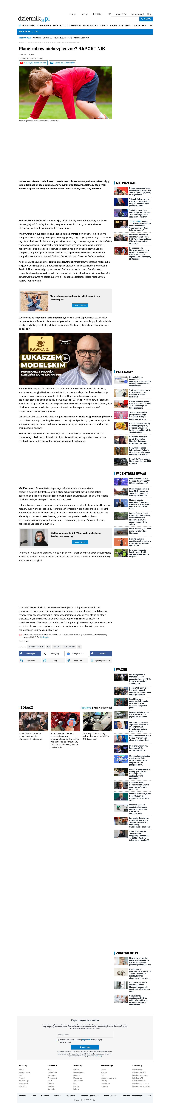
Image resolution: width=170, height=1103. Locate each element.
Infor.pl (21, 1070)
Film (74, 1084)
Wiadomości (25, 31)
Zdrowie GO (47, 38)
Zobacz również (80, 305)
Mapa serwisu (110, 1096)
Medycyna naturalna (108, 1078)
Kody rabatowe (78, 1072)
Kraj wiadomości (103, 707)
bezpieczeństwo (36, 647)
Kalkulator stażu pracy (140, 1075)
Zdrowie (51, 1084)
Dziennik (21, 42)
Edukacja (76, 1075)
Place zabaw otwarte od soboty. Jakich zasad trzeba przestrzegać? (75, 298)
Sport (50, 1081)
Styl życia (104, 1086)
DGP (109, 14)
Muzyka (76, 1086)
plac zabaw (69, 647)
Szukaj (147, 19)
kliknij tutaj (98, 1056)
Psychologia (105, 1084)
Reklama (45, 1096)
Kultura (76, 1089)
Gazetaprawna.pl (25, 1072)
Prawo (103, 1070)
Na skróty (23, 1065)
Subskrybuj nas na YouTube (35, 63)
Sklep (149, 14)
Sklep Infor (23, 1086)
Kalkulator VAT (137, 1078)
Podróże (51, 1086)
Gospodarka (52, 1075)
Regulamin (70, 1096)
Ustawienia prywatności (132, 1096)
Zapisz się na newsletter (65, 63)
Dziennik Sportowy (81, 38)
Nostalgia (37, 38)
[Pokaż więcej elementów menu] (151, 26)
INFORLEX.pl (97, 14)
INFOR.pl (73, 14)
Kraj (37, 31)
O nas (33, 1096)
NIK (48, 647)
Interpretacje (23, 1084)
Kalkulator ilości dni (139, 1072)
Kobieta (76, 1070)
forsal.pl (84, 14)
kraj (47, 42)
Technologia (52, 1072)
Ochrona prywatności (89, 1096)
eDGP (21, 1075)
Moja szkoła (77, 1078)
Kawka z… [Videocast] (63, 38)
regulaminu (86, 1040)
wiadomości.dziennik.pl (35, 42)
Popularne (85, 707)
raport (56, 647)
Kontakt (22, 1096)
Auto (49, 1070)
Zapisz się (85, 1047)
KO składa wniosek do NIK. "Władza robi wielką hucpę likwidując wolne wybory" (75, 534)
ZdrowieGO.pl (121, 14)
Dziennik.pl (52, 1065)
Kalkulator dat (137, 1070)
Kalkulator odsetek (139, 1081)
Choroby (104, 1081)
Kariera (57, 1096)
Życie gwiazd (78, 1081)
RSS (149, 1096)
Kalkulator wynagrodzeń (141, 1086)
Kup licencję (44, 637)
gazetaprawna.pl (138, 14)
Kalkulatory (137, 1065)
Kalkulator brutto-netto (140, 1084)
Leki (102, 1075)
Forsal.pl (22, 1078)
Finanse (104, 1072)
